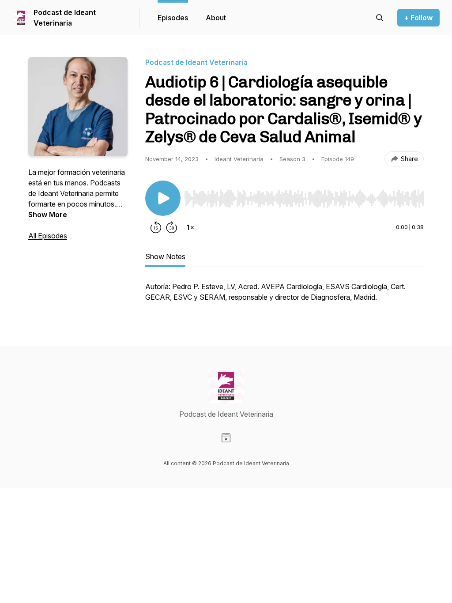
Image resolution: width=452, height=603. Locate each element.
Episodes (173, 17)
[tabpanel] (284, 296)
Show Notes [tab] (165, 256)
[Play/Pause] (163, 198)
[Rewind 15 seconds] (156, 227)
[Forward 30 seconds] (172, 227)
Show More (47, 214)
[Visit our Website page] (226, 437)
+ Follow (418, 17)
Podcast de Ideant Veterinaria (65, 17)
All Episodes (47, 235)
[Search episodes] (379, 17)
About (216, 17)
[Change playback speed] (190, 227)
